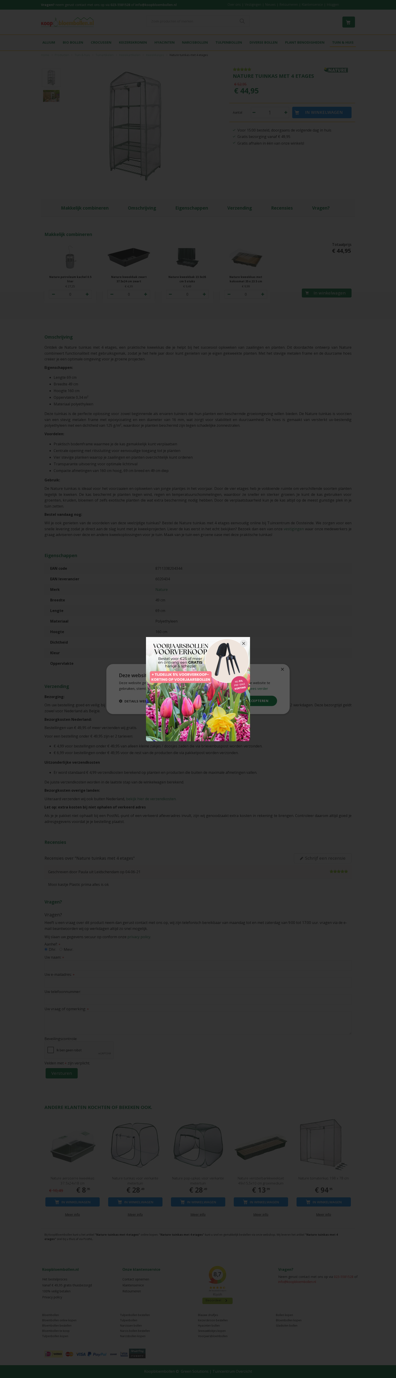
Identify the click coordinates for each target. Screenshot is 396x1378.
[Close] (243, 643)
